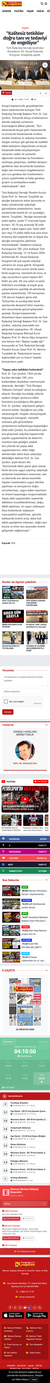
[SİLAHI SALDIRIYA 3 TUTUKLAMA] (13, 637)
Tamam (34, 1380)
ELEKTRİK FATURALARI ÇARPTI (31, 945)
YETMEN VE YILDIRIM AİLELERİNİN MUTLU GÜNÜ (35, 648)
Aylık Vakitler (9, 1087)
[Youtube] (25, 1307)
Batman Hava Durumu (34, 1329)
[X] (15, 1307)
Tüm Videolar (42, 781)
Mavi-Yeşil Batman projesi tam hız (10, 602)
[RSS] (40, 1307)
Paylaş (8, 92)
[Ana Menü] (46, 3)
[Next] (30, 1307)
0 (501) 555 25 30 (12, 1219)
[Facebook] (10, 1307)
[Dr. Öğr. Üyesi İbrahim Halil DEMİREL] (25, 750)
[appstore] (13, 1316)
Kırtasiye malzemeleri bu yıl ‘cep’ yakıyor (32, 959)
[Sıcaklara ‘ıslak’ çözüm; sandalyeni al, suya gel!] (37, 616)
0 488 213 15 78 (27, 1291)
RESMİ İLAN (15, 1368)
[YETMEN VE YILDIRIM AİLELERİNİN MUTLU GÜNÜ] (37, 637)
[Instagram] (20, 1307)
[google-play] (37, 1316)
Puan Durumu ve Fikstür (13, 1346)
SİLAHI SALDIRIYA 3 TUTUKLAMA (10, 647)
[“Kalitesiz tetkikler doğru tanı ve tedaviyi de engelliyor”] (25, 75)
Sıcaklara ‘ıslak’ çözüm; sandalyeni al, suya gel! (36, 625)
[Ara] (42, 3)
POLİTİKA (18, 11)
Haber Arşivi (35, 1352)
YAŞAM (30, 11)
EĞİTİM (26, 953)
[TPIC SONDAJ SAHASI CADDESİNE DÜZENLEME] (37, 592)
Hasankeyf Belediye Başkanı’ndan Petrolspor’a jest (34, 919)
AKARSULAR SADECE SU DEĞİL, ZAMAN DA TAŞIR (25, 733)
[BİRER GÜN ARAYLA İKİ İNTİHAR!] (13, 616)
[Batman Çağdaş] (12, 4)
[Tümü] (46, 880)
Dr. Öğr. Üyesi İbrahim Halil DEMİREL (25, 763)
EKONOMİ (27, 900)
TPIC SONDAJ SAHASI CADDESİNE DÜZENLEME (35, 603)
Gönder (8, 712)
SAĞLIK (40, 11)
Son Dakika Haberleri (10, 1354)
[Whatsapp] (35, 1307)
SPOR (25, 887)
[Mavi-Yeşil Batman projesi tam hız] (13, 592)
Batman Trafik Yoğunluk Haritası (34, 1337)
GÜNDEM (6, 11)
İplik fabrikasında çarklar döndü (33, 906)
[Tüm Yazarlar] (46, 725)
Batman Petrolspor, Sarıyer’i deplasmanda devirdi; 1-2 (34, 892)
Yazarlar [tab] (8, 725)
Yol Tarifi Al (29, 1219)
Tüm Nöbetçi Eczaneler (26, 1251)
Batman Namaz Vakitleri (12, 1337)
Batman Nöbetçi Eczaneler (13, 1329)
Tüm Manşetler (36, 1344)
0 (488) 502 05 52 (12, 1238)
